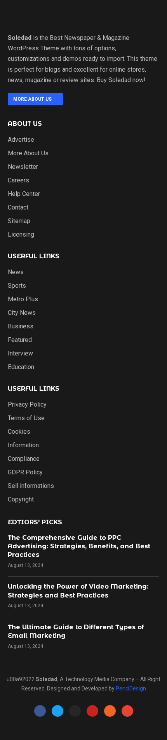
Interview (20, 353)
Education (21, 367)
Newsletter (23, 167)
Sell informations (31, 486)
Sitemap (19, 221)
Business (20, 326)
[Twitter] (57, 711)
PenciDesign (131, 688)
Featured (20, 340)
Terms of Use (26, 418)
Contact (18, 207)
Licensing (21, 235)
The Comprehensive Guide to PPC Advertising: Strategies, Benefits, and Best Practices (79, 546)
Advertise (21, 140)
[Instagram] (75, 711)
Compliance (24, 459)
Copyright (21, 499)
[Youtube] (92, 711)
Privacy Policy (27, 405)
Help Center (24, 194)
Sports (17, 286)
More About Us (28, 153)
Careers (18, 180)
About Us (25, 124)
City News (22, 313)
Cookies (19, 432)
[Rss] (110, 711)
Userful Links (33, 256)
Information (23, 445)
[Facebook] (40, 711)
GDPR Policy (25, 472)
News (16, 272)
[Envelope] (127, 711)
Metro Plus (23, 299)
